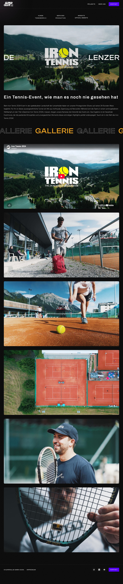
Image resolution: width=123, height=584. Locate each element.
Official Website (81, 18)
